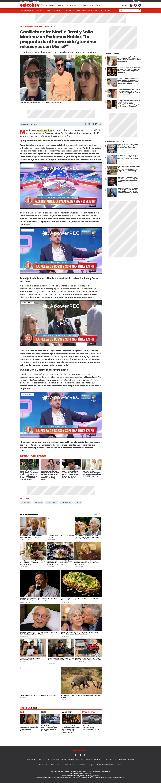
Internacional (80, 5)
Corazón (59, 5)
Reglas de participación (105, 765)
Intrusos (78, 502)
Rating (108, 10)
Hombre (71, 759)
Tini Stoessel (70, 10)
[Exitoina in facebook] (135, 5)
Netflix (90, 5)
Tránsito (119, 765)
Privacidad (81, 765)
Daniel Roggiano (83, 10)
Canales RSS (43, 765)
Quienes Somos (56, 765)
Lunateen (122, 759)
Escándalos (49, 5)
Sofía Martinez (26, 502)
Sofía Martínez (45, 130)
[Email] (100, 124)
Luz (111, 759)
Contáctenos (69, 765)
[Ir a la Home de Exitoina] (31, 5)
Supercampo (98, 759)
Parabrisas (79, 759)
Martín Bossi (38, 502)
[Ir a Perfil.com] (137, 2)
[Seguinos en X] (139, 5)
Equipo (91, 765)
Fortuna (63, 759)
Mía (116, 759)
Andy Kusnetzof (84, 133)
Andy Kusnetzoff (51, 502)
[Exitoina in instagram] (131, 5)
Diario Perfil (31, 759)
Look (106, 759)
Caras (39, 759)
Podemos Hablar (66, 502)
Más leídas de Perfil (114, 141)
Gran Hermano (38, 10)
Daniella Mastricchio (54, 10)
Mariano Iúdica (97, 10)
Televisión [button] (69, 5)
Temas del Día (25, 10)
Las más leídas (112, 53)
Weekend (89, 759)
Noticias (46, 759)
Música (97, 5)
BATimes (131, 759)
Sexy (103, 5)
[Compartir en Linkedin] (96, 124)
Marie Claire (55, 759)
